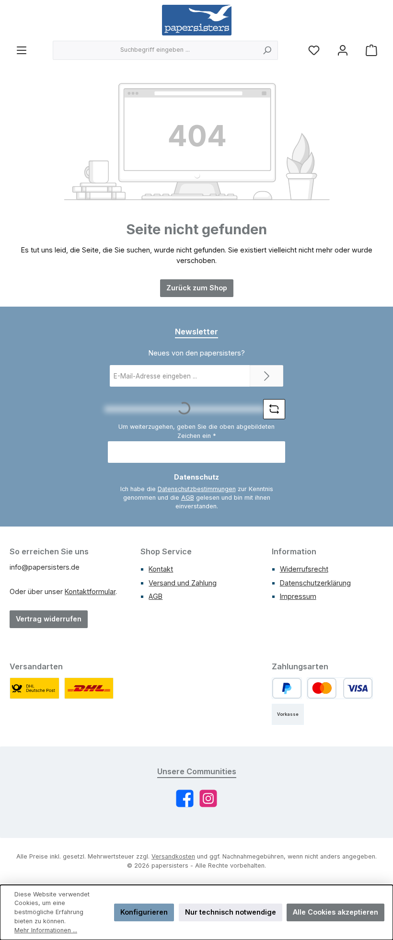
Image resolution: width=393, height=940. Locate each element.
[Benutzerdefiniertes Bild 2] (89, 688)
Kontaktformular (90, 591)
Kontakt (161, 569)
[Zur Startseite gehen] (196, 20)
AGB (187, 497)
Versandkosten (173, 856)
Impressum (298, 596)
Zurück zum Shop (196, 288)
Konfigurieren (144, 912)
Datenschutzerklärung (315, 583)
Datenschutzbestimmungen (197, 489)
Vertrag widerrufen (48, 619)
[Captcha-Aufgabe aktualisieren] (274, 409)
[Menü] (22, 50)
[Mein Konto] (343, 50)
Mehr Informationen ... (45, 930)
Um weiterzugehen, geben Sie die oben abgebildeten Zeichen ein (196, 431)
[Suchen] (267, 50)
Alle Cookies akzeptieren (335, 912)
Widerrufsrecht (304, 569)
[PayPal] (287, 688)
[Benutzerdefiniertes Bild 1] (34, 688)
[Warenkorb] (371, 50)
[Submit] (266, 376)
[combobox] (155, 50)
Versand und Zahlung (183, 583)
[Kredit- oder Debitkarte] (340, 688)
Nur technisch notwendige (230, 912)
